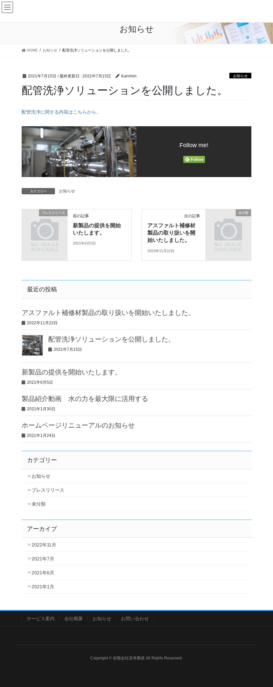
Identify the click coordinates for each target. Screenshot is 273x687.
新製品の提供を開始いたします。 (72, 372)
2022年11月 (44, 544)
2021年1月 (43, 586)
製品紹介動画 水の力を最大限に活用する (85, 398)
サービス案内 (41, 618)
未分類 (39, 504)
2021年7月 (43, 558)
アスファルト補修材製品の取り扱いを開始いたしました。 (171, 233)
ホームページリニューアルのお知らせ (78, 425)
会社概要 (73, 618)
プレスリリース (48, 490)
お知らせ (240, 76)
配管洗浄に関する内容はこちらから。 (61, 112)
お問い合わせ (135, 618)
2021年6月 (43, 572)
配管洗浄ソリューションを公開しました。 (111, 339)
